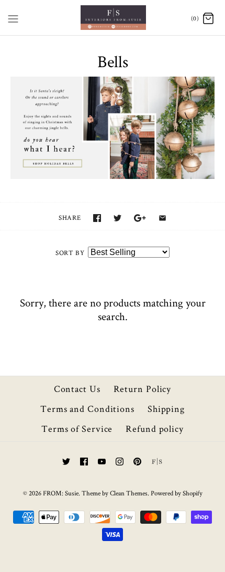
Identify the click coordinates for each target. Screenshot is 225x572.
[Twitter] (66, 461)
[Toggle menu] (13, 17)
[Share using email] (162, 218)
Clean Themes (129, 493)
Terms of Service (77, 428)
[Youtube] (102, 461)
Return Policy (143, 389)
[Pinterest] (137, 461)
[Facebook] (84, 461)
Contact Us (77, 389)
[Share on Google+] (140, 218)
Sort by (69, 252)
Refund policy (155, 428)
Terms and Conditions (87, 408)
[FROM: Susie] (112, 17)
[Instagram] (119, 461)
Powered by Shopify (177, 493)
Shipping (166, 408)
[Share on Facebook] (97, 218)
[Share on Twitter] (117, 218)
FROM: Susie (60, 493)
